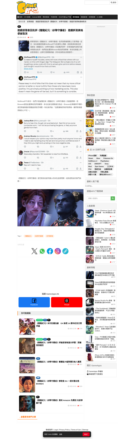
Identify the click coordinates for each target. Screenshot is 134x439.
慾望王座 (98, 169)
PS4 (90, 169)
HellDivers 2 (93, 161)
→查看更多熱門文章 (27, 417)
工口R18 (110, 166)
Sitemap (85, 430)
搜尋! (114, 2)
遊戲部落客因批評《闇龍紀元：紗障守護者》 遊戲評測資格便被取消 (61, 21)
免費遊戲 (103, 155)
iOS (89, 164)
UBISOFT (98, 164)
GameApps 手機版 (96, 371)
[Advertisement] (50, 274)
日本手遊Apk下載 (65, 17)
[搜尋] (113, 198)
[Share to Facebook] (50, 251)
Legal (56, 430)
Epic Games (99, 166)
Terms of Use (76, 430)
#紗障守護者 (39, 236)
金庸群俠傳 (108, 169)
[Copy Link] (65, 251)
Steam (90, 158)
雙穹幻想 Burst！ (106, 174)
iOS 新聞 (27, 17)
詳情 (60, 434)
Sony (106, 164)
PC (19, 26)
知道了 (86, 434)
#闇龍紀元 (28, 236)
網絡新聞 (84, 17)
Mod (90, 166)
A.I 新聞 (99, 17)
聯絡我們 (49, 430)
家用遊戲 (76, 17)
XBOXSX (39, 320)
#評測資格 (49, 236)
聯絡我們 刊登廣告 (96, 374)
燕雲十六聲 (92, 174)
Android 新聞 (36, 17)
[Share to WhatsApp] (42, 251)
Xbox (98, 158)
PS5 (45, 320)
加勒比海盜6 (92, 172)
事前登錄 (46, 17)
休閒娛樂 (92, 17)
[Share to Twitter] (34, 251)
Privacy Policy (64, 430)
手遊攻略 (54, 17)
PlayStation (104, 161)
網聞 (38, 377)
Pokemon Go (108, 158)
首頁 (20, 17)
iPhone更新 (92, 155)
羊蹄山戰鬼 (104, 172)
